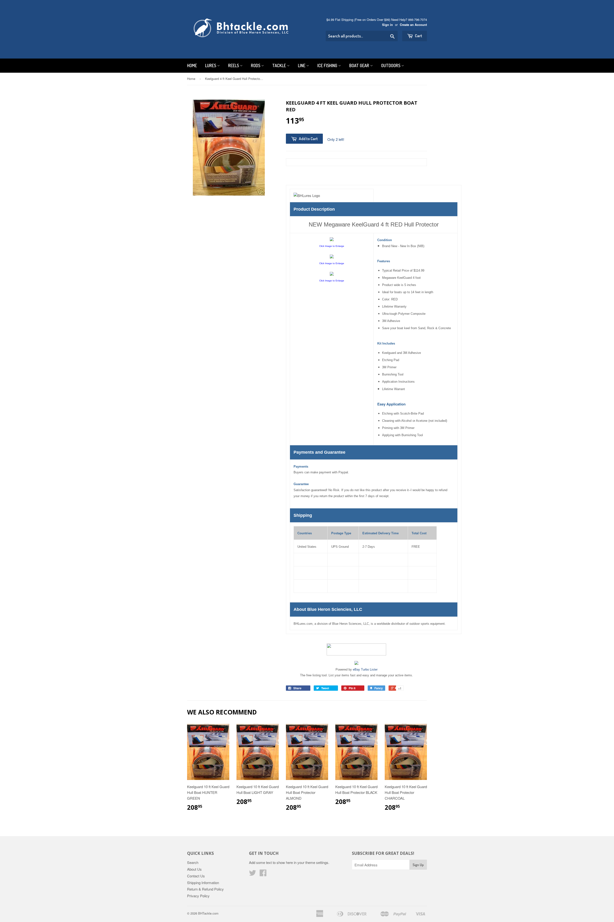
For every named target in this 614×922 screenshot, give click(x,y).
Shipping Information (203, 882)
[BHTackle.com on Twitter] (252, 874)
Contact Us (196, 875)
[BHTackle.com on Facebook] (263, 874)
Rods (256, 65)
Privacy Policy (198, 895)
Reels (234, 65)
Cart (418, 35)
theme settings (316, 862)
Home (192, 65)
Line (302, 65)
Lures (211, 65)
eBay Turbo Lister (365, 669)
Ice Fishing (327, 65)
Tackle (279, 65)
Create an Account (413, 25)
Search (192, 862)
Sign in (387, 25)
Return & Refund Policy (205, 889)
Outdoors (391, 65)
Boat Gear (359, 65)
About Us (194, 869)
